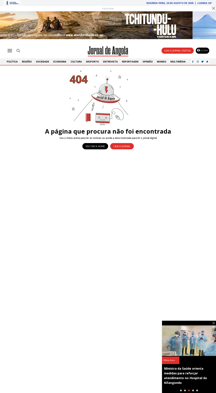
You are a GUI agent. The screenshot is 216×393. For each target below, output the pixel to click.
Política (12, 61)
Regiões (27, 61)
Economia (59, 61)
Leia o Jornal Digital (177, 50)
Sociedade (42, 61)
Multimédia (178, 61)
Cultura (76, 61)
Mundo (161, 61)
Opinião (148, 61)
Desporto (92, 61)
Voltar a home (95, 146)
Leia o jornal (122, 146)
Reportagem (130, 61)
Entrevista (110, 61)
